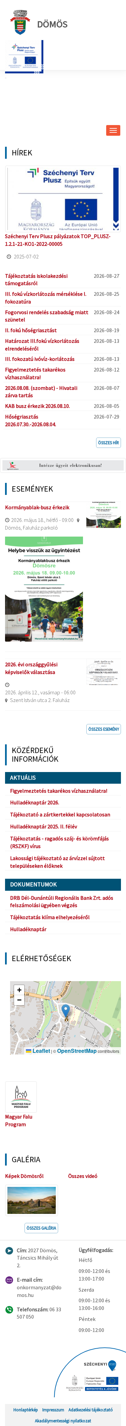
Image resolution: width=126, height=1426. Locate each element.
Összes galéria (41, 1228)
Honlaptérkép (25, 1409)
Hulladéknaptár (28, 929)
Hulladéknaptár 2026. (34, 802)
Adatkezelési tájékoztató (91, 1409)
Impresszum (53, 1409)
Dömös (52, 24)
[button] (65, 1011)
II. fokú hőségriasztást (31, 330)
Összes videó (82, 1176)
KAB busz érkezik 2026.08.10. (37, 406)
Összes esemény (103, 729)
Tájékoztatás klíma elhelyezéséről (50, 917)
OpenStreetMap (77, 1050)
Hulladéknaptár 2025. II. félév (43, 826)
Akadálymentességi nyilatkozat (63, 1420)
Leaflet (40, 1050)
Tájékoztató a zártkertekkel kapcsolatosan (60, 814)
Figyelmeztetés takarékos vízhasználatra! (58, 790)
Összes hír (108, 442)
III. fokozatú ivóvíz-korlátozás (40, 358)
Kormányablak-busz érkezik (37, 507)
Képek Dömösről (24, 1176)
